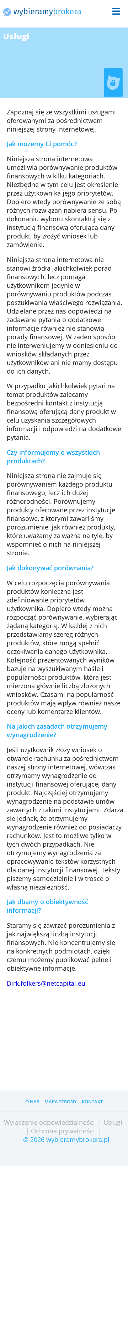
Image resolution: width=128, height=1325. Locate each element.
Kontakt (92, 1101)
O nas (32, 1101)
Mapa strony (60, 1101)
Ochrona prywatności (63, 1131)
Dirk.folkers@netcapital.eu (46, 983)
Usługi (112, 1122)
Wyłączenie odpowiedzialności (49, 1122)
